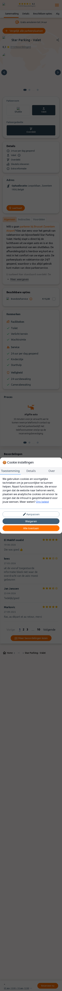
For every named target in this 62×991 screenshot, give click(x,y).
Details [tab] (31, 471)
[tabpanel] (31, 490)
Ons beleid (42, 501)
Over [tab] (51, 471)
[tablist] (31, 471)
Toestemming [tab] (10, 471)
